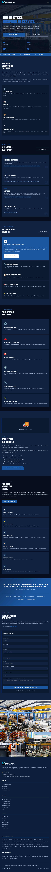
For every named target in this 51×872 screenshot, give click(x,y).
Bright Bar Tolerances (6, 801)
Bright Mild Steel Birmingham (32, 846)
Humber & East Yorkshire (43, 841)
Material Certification (6, 803)
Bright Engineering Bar (6, 784)
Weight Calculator (5, 809)
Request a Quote (5, 828)
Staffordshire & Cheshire (38, 839)
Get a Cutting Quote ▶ (11, 256)
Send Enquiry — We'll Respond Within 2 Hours (25, 687)
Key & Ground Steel (5, 790)
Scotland (11, 846)
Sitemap (47, 868)
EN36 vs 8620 (27, 856)
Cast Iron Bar (4, 788)
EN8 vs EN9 (9, 856)
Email (4, 661)
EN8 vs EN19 (4, 856)
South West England (38, 844)
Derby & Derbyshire (12, 839)
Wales (15, 846)
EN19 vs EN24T (21, 856)
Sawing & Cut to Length (6, 799)
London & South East (29, 844)
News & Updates (5, 824)
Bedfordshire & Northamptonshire (20, 841)
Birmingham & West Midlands (7, 841)
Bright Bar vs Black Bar (43, 856)
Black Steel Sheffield (5, 848)
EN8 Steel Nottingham (22, 846)
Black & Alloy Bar (5, 786)
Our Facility (4, 818)
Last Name (5, 644)
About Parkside (5, 816)
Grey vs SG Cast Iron (5, 858)
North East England (5, 846)
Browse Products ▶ (14, 34)
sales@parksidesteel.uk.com (8, 774)
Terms (44, 868)
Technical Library (5, 807)
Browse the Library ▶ (9, 501)
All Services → (43, 231)
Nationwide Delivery (6, 805)
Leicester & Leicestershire (22, 839)
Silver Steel (4, 792)
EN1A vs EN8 (15, 856)
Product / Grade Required (9, 666)
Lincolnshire (30, 839)
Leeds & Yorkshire (5, 844)
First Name (5, 638)
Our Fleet (3, 820)
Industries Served (5, 822)
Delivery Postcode (7, 672)
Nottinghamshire (5, 839)
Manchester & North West (14, 844)
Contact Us (4, 826)
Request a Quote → (37, 34)
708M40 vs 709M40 (13, 858)
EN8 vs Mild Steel (35, 856)
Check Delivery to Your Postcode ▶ (12, 468)
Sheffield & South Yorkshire (32, 841)
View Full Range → (42, 149)
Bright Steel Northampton (44, 846)
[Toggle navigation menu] (48, 2)
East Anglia (22, 844)
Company (5, 649)
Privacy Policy (39, 868)
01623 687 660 (13, 626)
